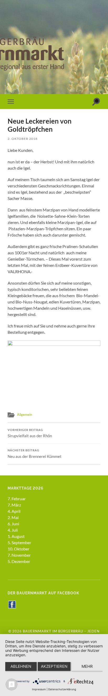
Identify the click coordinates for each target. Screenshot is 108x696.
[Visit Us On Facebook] (12, 607)
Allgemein (24, 414)
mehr (87, 666)
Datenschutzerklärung (62, 689)
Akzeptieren (54, 666)
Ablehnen (20, 666)
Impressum (39, 689)
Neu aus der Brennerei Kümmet (35, 454)
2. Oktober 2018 (22, 139)
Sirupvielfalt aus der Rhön (30, 433)
